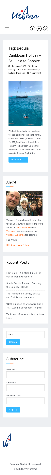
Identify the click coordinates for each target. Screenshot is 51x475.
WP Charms (31, 469)
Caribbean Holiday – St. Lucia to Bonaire (24, 58)
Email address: (13, 395)
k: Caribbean (26, 69)
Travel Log (20, 73)
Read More (18, 159)
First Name (11, 369)
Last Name (11, 382)
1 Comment (35, 73)
